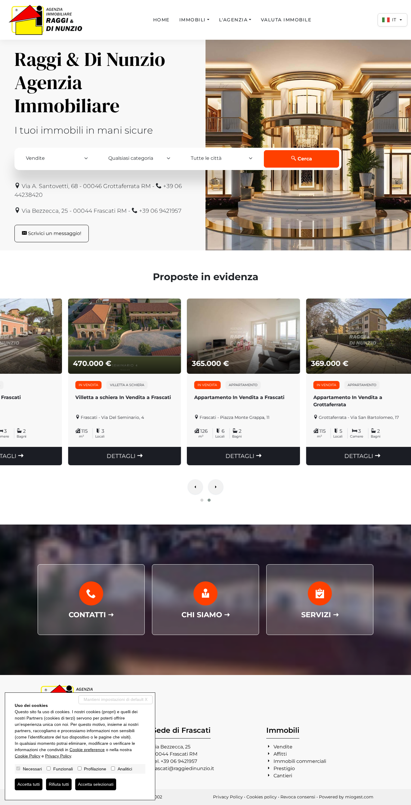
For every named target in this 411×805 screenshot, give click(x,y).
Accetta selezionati (95, 784)
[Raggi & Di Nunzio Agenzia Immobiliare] (45, 20)
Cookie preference (87, 749)
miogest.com (359, 797)
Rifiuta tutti (59, 784)
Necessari (32, 768)
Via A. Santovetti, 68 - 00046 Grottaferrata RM (85, 186)
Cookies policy (261, 797)
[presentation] (195, 487)
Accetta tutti (28, 784)
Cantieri (282, 776)
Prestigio (284, 768)
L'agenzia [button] (233, 20)
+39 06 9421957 (159, 210)
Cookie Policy (27, 756)
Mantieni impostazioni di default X (115, 699)
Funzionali (63, 768)
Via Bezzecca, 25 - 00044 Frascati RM (73, 210)
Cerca (304, 159)
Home (161, 20)
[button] (202, 500)
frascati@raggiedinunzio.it (183, 768)
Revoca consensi (297, 797)
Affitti (280, 754)
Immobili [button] (192, 20)
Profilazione (95, 768)
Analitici (125, 768)
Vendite (282, 747)
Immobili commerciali (299, 761)
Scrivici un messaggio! (54, 233)
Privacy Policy (228, 797)
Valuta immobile (286, 20)
